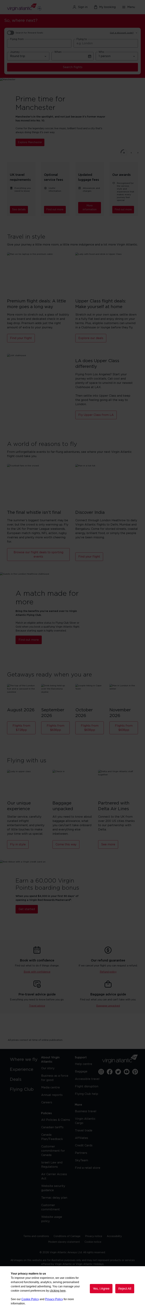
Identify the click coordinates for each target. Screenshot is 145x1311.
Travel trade (83, 1130)
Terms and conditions (36, 1236)
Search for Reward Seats (29, 33)
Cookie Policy (30, 1299)
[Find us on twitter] (118, 1072)
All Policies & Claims (55, 1119)
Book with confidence (37, 972)
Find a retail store (87, 1167)
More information (90, 207)
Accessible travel (87, 1079)
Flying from (17, 39)
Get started (27, 909)
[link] (24, 1060)
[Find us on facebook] (109, 1072)
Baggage (81, 1071)
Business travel (85, 1111)
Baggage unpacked (108, 1006)
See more (108, 844)
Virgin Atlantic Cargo (85, 1121)
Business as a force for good (54, 1077)
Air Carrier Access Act (54, 1176)
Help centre (83, 1064)
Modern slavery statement (64, 1242)
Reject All (124, 1288)
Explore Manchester (30, 142)
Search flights (72, 67)
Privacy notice (93, 1236)
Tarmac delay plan (54, 1197)
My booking (107, 7)
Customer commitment (50, 1207)
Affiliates (81, 1138)
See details (19, 209)
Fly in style (18, 844)
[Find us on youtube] (126, 1072)
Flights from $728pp (21, 727)
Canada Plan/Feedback (52, 1137)
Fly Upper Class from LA (96, 415)
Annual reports (52, 1095)
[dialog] (72, 1288)
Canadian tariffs (52, 1127)
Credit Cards (83, 1145)
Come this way (66, 844)
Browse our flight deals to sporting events (38, 554)
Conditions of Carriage (67, 1236)
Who (101, 52)
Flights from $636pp (55, 727)
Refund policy (108, 972)
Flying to (81, 39)
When (58, 52)
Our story (47, 1068)
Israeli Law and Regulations (51, 1164)
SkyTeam (81, 1160)
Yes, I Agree (101, 1288)
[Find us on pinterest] (135, 1072)
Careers (46, 1102)
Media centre (50, 1087)
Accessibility (114, 1236)
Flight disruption (86, 1086)
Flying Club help (86, 1093)
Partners (81, 1153)
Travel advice (37, 1006)
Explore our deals (90, 338)
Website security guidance (53, 1188)
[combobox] (39, 43)
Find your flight (21, 338)
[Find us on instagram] (101, 1072)
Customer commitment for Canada (53, 1151)
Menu (131, 7)
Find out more (54, 209)
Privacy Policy (54, 1299)
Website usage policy (51, 1219)
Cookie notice (93, 1242)
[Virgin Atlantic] (28, 7)
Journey (15, 52)
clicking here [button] (58, 1290)
